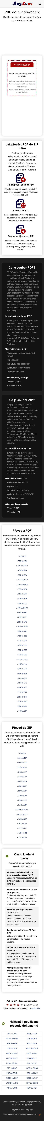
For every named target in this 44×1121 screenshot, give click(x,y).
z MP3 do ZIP (22, 791)
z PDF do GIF (22, 617)
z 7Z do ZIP (22, 753)
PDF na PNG (12, 1043)
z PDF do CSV (22, 575)
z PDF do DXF (22, 594)
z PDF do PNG (22, 655)
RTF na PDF (32, 1043)
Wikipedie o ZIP (14, 512)
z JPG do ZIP (22, 786)
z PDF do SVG (22, 687)
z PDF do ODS (22, 645)
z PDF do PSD (22, 669)
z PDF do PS (22, 664)
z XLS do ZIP (22, 837)
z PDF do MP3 (22, 631)
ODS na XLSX (32, 1073)
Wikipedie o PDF (14, 385)
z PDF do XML (22, 706)
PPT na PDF (12, 1068)
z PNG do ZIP (22, 800)
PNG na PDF (32, 1058)
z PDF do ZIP (22, 711)
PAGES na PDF (32, 1048)
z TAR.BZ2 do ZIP (22, 809)
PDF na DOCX (11, 1058)
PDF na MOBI (11, 1088)
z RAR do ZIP (22, 805)
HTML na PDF (11, 1063)
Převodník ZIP (13, 508)
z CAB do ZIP (22, 758)
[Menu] (39, 3)
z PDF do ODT (22, 650)
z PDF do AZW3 (22, 566)
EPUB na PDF (32, 1053)
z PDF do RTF (22, 678)
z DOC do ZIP (22, 772)
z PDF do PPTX (22, 659)
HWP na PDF (32, 1088)
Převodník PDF (13, 381)
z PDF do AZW (22, 561)
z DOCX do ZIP (22, 767)
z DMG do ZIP (22, 763)
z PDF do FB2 (22, 612)
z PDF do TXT (22, 697)
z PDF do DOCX (22, 584)
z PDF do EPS (22, 603)
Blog (24, 1104)
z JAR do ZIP (22, 777)
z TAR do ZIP (22, 819)
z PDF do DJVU (22, 580)
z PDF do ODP (22, 640)
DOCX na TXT (32, 1078)
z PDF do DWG (22, 589)
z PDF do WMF (22, 701)
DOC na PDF (12, 1048)
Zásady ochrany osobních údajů (17, 1101)
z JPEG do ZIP (22, 781)
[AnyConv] (22, 3)
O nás (29, 1104)
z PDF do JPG (22, 622)
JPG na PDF (32, 1063)
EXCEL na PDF (12, 1078)
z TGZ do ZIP (22, 823)
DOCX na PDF (11, 1053)
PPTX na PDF (32, 1033)
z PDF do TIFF (22, 692)
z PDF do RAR (22, 673)
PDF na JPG (12, 1033)
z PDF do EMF (22, 598)
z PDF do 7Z (22, 556)
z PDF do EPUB (22, 608)
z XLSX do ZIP (22, 833)
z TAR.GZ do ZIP (22, 814)
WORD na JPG (12, 1083)
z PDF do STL (22, 683)
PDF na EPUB (11, 1073)
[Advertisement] (22, 115)
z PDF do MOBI (22, 626)
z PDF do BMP (22, 570)
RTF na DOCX (32, 1083)
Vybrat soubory (22, 65)
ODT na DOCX (32, 1068)
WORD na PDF (12, 1038)
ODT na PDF (32, 1038)
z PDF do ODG (22, 636)
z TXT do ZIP (22, 828)
